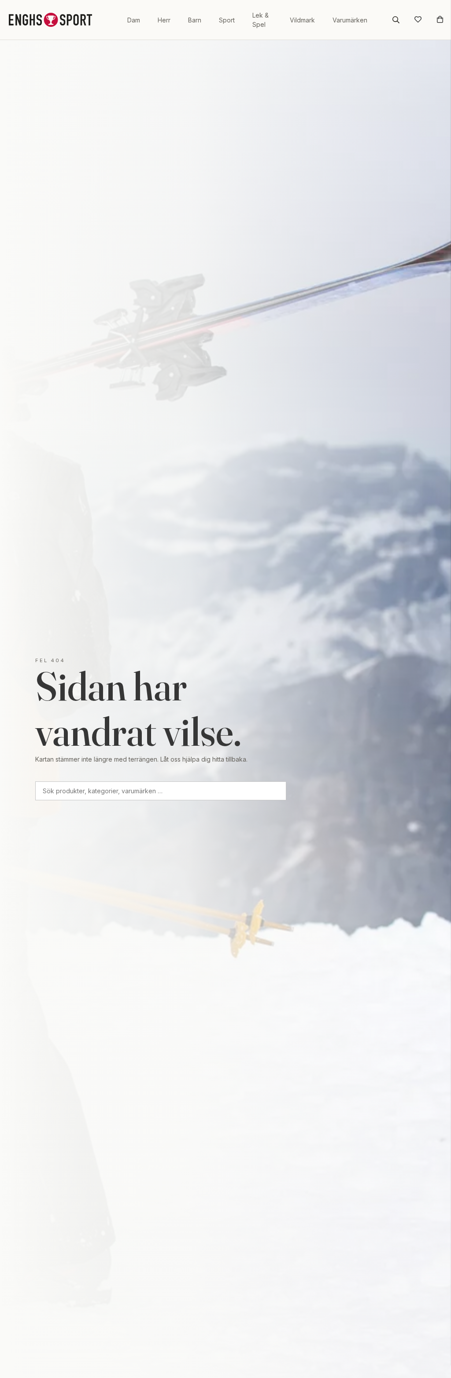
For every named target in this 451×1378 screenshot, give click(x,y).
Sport (227, 20)
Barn (194, 20)
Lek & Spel (260, 19)
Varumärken (350, 20)
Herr (164, 20)
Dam (133, 20)
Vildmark (302, 20)
